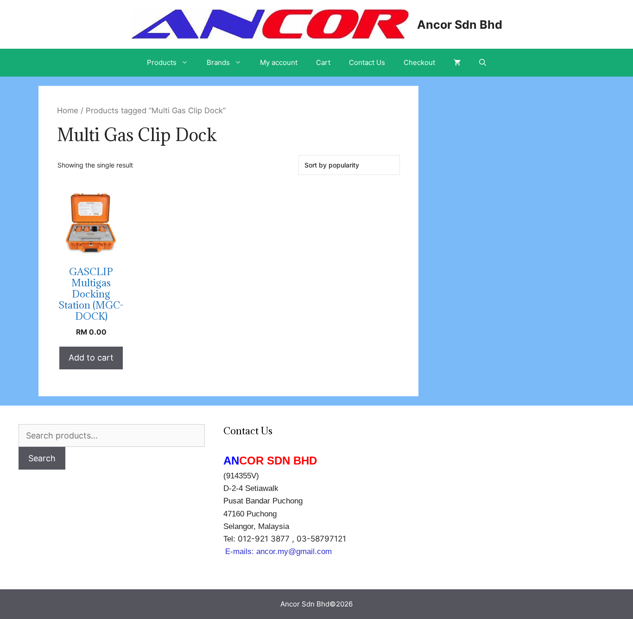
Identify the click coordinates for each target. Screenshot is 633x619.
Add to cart (91, 357)
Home (67, 110)
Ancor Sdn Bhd (459, 25)
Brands (218, 62)
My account (279, 62)
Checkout (419, 62)
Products (162, 62)
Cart (323, 62)
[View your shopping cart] (457, 63)
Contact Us (367, 62)
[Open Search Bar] (482, 63)
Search (42, 458)
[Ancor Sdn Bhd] (270, 23)
